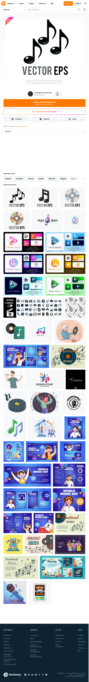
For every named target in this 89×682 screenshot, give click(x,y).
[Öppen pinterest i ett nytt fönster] (36, 674)
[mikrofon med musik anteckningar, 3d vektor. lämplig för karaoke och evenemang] (14, 592)
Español (79, 638)
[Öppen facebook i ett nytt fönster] (25, 674)
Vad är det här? (23, 126)
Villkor (69, 675)
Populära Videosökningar (35, 656)
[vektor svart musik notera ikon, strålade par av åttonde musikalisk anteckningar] (44, 197)
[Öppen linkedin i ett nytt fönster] (32, 674)
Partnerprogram (35, 642)
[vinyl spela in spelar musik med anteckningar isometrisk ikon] (15, 403)
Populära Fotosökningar (35, 651)
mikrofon (52, 179)
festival (74, 179)
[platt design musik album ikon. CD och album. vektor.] (15, 331)
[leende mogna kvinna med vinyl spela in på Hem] (69, 331)
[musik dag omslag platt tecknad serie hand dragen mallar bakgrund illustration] (27, 475)
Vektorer (10, 4)
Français (79, 648)
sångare (63, 179)
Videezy (6, 642)
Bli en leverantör (58, 646)
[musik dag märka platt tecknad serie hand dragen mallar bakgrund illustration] (13, 451)
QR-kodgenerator (9, 664)
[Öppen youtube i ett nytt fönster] (46, 674)
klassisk (8, 179)
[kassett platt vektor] (39, 592)
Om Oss (57, 642)
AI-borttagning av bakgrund (9, 660)
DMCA (32, 638)
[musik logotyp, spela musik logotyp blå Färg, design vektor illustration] (65, 242)
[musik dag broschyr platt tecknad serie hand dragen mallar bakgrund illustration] (69, 475)
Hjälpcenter (58, 635)
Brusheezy (7, 635)
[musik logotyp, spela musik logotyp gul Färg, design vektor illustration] (65, 264)
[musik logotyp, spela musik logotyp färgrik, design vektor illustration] (23, 242)
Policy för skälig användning (73, 676)
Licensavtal (34, 635)
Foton (21, 4)
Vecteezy (6, 638)
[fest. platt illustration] (70, 544)
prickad (31, 179)
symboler (19, 179)
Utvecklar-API (8, 651)
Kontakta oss (59, 638)
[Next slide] (80, 178)
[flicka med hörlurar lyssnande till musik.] (44, 403)
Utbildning (7, 648)
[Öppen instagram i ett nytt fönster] (29, 674)
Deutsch (79, 645)
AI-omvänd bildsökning (7, 655)
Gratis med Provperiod (44, 103)
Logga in (78, 3)
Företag (6, 645)
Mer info (8, 131)
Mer (52, 4)
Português (80, 642)
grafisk (41, 179)
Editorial (42, 4)
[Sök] (78, 9)
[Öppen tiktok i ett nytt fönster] (39, 674)
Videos (31, 4)
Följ (57, 95)
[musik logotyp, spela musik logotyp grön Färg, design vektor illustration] (65, 286)
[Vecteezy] (3, 3)
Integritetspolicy (78, 675)
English (79, 635)
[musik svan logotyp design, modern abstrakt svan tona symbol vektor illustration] (47, 219)
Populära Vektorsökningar (35, 646)
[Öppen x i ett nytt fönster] (43, 674)
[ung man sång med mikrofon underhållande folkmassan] (13, 379)
